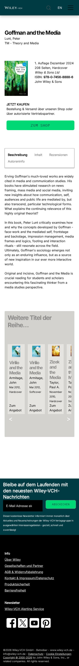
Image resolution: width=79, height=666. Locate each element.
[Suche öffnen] (48, 7)
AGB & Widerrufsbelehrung (24, 572)
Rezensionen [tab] (58, 155)
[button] (70, 8)
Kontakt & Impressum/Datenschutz (29, 578)
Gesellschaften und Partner (24, 566)
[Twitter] (23, 626)
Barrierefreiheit (15, 590)
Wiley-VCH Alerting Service (24, 609)
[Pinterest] (46, 626)
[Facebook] (11, 626)
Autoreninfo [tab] (16, 161)
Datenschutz (35, 653)
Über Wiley (13, 559)
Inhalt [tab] (38, 155)
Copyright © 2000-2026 (17, 657)
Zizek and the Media (55, 369)
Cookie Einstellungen (58, 653)
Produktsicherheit (17, 584)
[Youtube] (34, 626)
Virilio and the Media (15, 368)
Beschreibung (17, 155)
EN (60, 8)
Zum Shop (40, 125)
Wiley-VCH (13, 7)
